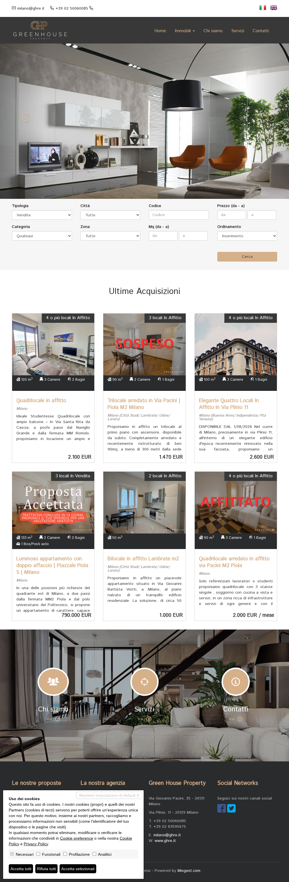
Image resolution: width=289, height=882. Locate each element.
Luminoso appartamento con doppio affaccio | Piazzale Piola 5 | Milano (52, 565)
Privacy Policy (36, 844)
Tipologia (20, 206)
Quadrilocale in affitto (41, 400)
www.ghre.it (165, 841)
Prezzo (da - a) (231, 206)
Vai (49, 719)
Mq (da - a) (159, 227)
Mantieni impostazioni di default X (109, 795)
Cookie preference (76, 838)
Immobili (183, 31)
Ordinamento (229, 227)
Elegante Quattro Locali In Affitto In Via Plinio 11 (229, 404)
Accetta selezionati (78, 868)
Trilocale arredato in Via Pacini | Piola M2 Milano (144, 404)
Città (85, 206)
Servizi (237, 31)
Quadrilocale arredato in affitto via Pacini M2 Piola (234, 562)
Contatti (261, 31)
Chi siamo (213, 31)
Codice (155, 206)
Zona (85, 227)
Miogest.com (189, 871)
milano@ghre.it (31, 8)
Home (160, 31)
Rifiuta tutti (46, 868)
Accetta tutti (20, 868)
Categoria (21, 227)
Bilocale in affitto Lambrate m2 (143, 559)
